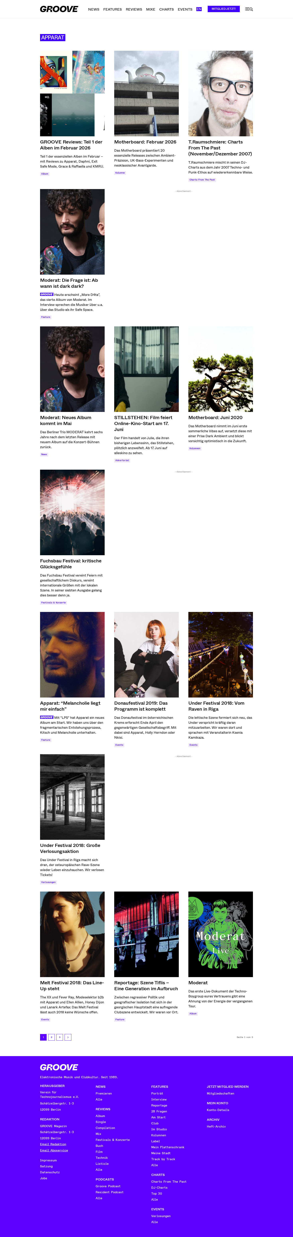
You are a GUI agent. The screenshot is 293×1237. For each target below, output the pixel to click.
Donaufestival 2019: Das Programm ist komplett (140, 706)
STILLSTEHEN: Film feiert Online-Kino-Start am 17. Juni (143, 423)
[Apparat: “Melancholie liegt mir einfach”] (72, 655)
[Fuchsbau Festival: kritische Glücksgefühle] (72, 512)
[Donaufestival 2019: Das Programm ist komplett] (146, 655)
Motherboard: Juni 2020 (215, 417)
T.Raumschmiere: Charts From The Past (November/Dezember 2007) (220, 148)
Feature (45, 317)
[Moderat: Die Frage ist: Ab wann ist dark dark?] (72, 232)
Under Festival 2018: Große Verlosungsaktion (70, 848)
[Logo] (59, 9)
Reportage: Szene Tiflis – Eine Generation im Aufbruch (146, 985)
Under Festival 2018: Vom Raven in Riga (216, 706)
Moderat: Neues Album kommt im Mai (65, 420)
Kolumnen (195, 448)
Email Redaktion (53, 1144)
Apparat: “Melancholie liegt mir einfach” (70, 706)
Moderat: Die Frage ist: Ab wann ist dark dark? (69, 283)
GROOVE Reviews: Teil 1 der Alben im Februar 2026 (71, 145)
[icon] (249, 9)
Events (119, 744)
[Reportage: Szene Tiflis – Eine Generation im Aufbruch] (146, 934)
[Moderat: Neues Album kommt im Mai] (72, 369)
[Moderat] (220, 934)
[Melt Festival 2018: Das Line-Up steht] (72, 934)
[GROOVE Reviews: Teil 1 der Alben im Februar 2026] (72, 93)
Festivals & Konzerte (53, 602)
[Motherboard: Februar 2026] (146, 93)
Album (44, 173)
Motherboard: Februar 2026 (145, 142)
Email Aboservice (54, 1150)
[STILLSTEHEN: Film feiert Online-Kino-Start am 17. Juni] (146, 369)
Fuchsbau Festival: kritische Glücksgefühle (70, 563)
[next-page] (68, 1037)
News (44, 454)
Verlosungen (48, 882)
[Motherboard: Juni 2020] (220, 369)
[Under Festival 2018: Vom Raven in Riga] (220, 655)
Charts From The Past (202, 179)
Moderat (198, 982)
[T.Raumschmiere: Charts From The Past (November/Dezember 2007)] (220, 93)
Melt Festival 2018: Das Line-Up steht (72, 985)
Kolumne (120, 172)
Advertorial (122, 460)
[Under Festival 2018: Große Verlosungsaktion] (72, 797)
